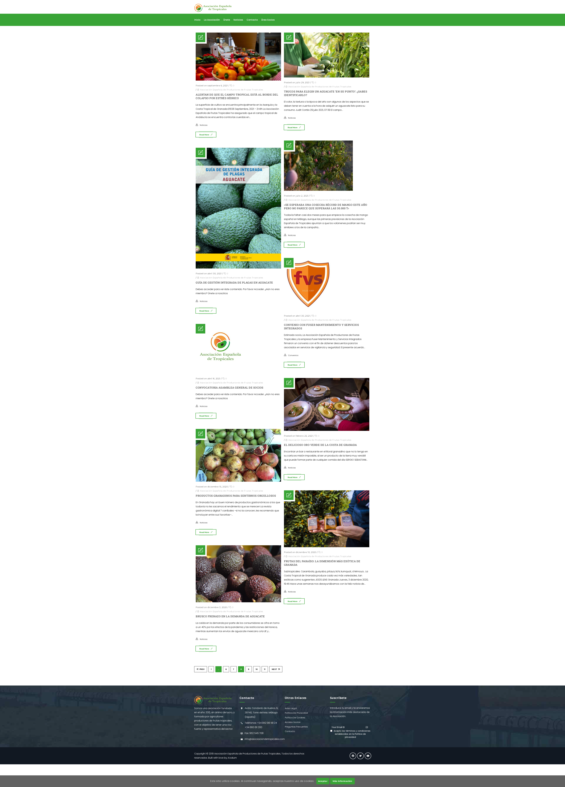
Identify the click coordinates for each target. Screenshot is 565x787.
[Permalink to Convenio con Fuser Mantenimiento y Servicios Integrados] (326, 284)
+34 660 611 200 (253, 727)
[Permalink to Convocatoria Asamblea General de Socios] (238, 349)
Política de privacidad (355, 736)
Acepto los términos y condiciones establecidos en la (352, 734)
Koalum (232, 757)
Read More (204, 135)
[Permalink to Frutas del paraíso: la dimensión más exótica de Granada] (326, 518)
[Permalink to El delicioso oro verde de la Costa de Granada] (326, 404)
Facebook (353, 756)
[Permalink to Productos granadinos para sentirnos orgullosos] (238, 455)
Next (274, 669)
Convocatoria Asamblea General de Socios (229, 387)
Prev (202, 669)
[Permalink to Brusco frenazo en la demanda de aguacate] (238, 573)
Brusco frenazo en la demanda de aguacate (230, 616)
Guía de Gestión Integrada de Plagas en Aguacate (234, 282)
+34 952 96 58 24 (267, 723)
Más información (342, 781)
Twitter (360, 756)
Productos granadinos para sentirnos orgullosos (236, 495)
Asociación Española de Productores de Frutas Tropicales (231, 89)
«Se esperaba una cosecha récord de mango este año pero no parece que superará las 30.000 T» (325, 206)
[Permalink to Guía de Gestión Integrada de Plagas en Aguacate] (238, 208)
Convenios (293, 355)
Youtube (368, 756)
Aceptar (323, 781)
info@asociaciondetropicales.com (265, 739)
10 (257, 669)
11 (265, 669)
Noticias (203, 125)
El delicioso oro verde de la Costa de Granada (320, 445)
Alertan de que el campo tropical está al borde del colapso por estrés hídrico (237, 96)
